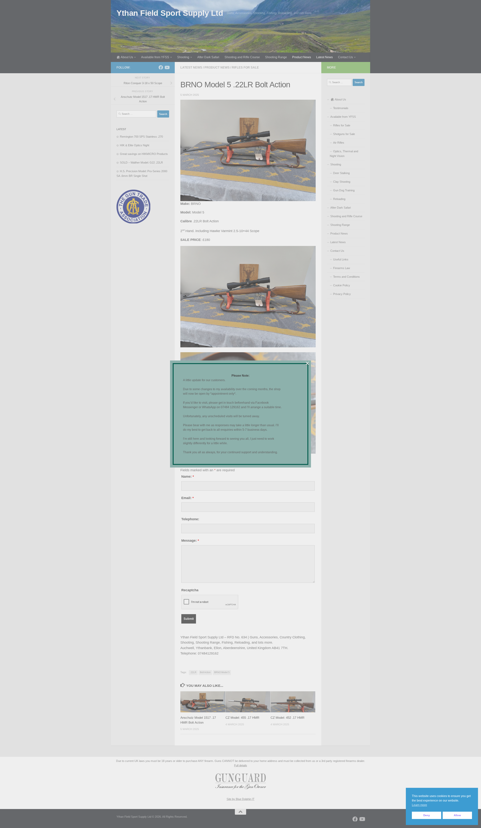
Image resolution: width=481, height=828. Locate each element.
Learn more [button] (419, 805)
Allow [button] (457, 815)
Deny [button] (426, 815)
